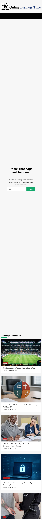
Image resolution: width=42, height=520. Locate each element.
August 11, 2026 (13, 370)
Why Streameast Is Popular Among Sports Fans (19, 368)
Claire (5, 370)
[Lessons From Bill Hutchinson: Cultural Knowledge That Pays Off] (21, 389)
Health (5, 439)
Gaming (5, 363)
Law (4, 517)
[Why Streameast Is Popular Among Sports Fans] (21, 352)
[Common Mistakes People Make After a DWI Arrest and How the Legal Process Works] (21, 506)
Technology (6, 478)
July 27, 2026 (12, 448)
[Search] (38, 15)
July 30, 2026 (12, 409)
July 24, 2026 (12, 487)
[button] (3, 15)
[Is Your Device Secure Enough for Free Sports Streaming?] (21, 467)
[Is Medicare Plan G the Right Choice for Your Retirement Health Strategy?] (21, 428)
